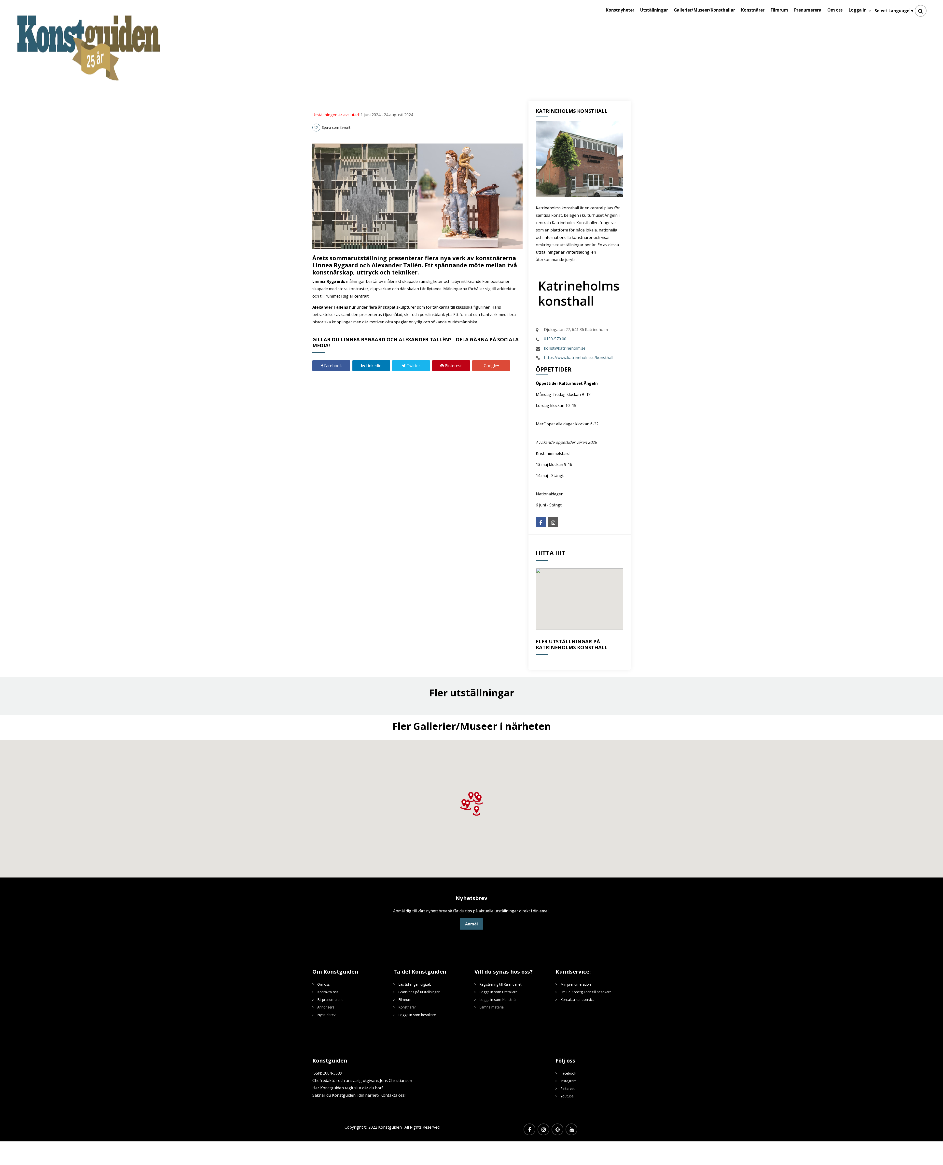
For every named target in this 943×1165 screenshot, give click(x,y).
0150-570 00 (555, 339)
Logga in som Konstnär (498, 999)
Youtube (567, 1096)
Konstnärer (407, 1007)
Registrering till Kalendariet (500, 984)
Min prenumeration (575, 984)
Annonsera (325, 1007)
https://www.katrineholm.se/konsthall (578, 357)
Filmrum (404, 999)
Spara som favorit (335, 127)
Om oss (323, 984)
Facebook (332, 365)
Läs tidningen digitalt (414, 984)
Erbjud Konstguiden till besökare (585, 992)
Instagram (568, 1081)
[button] (471, 797)
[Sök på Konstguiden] (921, 11)
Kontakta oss (327, 992)
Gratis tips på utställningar (419, 992)
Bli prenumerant (330, 999)
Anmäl (471, 924)
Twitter (413, 365)
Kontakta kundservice (577, 999)
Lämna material (491, 1007)
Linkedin (373, 365)
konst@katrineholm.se (564, 348)
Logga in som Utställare (498, 992)
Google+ (491, 365)
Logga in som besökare (417, 1014)
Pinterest (453, 365)
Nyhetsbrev (326, 1014)
